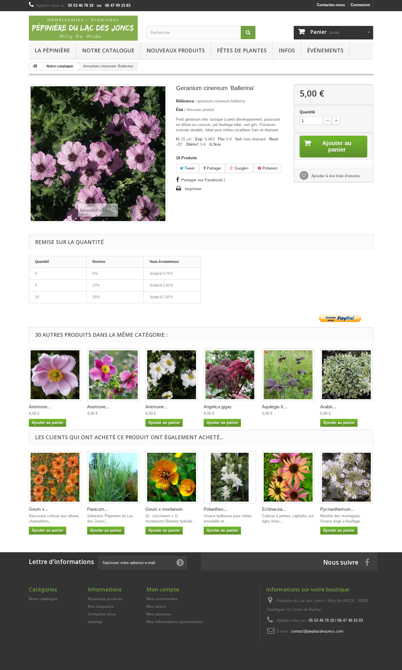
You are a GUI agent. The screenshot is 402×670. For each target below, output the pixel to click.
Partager (213, 168)
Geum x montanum (164, 509)
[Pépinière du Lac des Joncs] (83, 28)
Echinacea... (274, 509)
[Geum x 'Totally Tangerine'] (55, 477)
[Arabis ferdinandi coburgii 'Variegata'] (346, 375)
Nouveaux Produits (176, 50)
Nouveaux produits (105, 599)
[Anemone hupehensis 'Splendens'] (113, 375)
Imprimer (193, 189)
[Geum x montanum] (171, 477)
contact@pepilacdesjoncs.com (317, 631)
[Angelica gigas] (230, 375)
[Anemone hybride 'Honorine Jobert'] (171, 375)
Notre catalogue (108, 50)
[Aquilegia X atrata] (288, 375)
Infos (287, 50)
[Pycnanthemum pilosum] (346, 477)
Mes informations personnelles (175, 622)
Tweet (189, 168)
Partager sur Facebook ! (203, 180)
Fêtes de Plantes (242, 50)
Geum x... (38, 509)
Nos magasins (101, 606)
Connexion (360, 5)
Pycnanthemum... (337, 509)
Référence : (186, 101)
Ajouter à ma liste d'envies (335, 176)
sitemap (95, 622)
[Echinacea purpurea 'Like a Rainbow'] (288, 477)
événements (325, 50)
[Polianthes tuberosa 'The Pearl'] (230, 477)
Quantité (307, 112)
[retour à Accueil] (35, 66)
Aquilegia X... (274, 406)
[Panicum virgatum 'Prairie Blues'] (113, 477)
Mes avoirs (156, 606)
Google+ (241, 168)
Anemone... (40, 406)
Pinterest (269, 168)
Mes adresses (159, 614)
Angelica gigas (218, 406)
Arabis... (328, 406)
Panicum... (97, 509)
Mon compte (163, 589)
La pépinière (52, 50)
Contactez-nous (331, 5)
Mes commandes (162, 599)
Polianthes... (215, 509)
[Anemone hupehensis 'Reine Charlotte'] (55, 375)
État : (180, 109)
